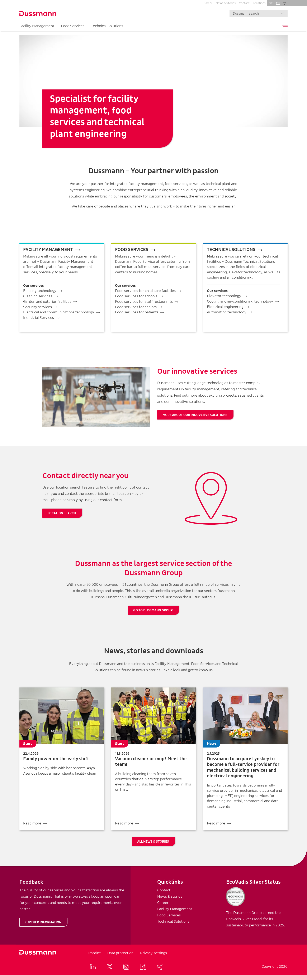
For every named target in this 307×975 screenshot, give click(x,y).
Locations (259, 3)
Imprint (94, 953)
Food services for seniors (136, 307)
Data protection (120, 953)
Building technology (39, 290)
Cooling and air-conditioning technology (240, 301)
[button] (284, 3)
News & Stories (226, 3)
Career (208, 3)
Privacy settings (153, 953)
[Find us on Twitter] (109, 966)
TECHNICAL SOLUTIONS (231, 250)
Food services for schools (136, 296)
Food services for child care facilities (145, 290)
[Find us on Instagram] (126, 966)
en (278, 3)
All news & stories (153, 841)
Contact (244, 3)
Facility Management (36, 26)
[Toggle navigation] (284, 26)
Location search (62, 513)
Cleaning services (37, 296)
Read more (32, 823)
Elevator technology (224, 296)
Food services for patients (136, 312)
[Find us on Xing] (159, 966)
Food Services (72, 26)
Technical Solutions (107, 26)
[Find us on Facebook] (143, 966)
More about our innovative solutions (194, 415)
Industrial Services (38, 317)
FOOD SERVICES (131, 250)
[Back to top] (296, 897)
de (271, 3)
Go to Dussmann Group (153, 610)
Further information (43, 922)
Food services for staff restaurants (144, 301)
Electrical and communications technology (58, 312)
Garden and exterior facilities (47, 301)
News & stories (169, 896)
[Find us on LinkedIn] (93, 966)
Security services (37, 307)
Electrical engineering (225, 306)
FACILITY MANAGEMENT (48, 250)
